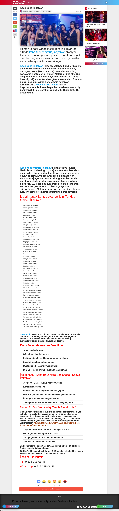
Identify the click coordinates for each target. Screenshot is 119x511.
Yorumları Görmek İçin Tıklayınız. (51, 489)
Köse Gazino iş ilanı (47, 84)
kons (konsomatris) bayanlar (47, 51)
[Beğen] (39, 482)
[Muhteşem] (54, 482)
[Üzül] (60, 482)
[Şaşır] (49, 482)
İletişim (29, 2)
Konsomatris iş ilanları (93, 43)
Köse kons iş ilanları (31, 66)
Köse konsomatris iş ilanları (36, 167)
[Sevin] (44, 482)
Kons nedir (25, 334)
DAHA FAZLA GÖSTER (96, 63)
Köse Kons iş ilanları (92, 60)
